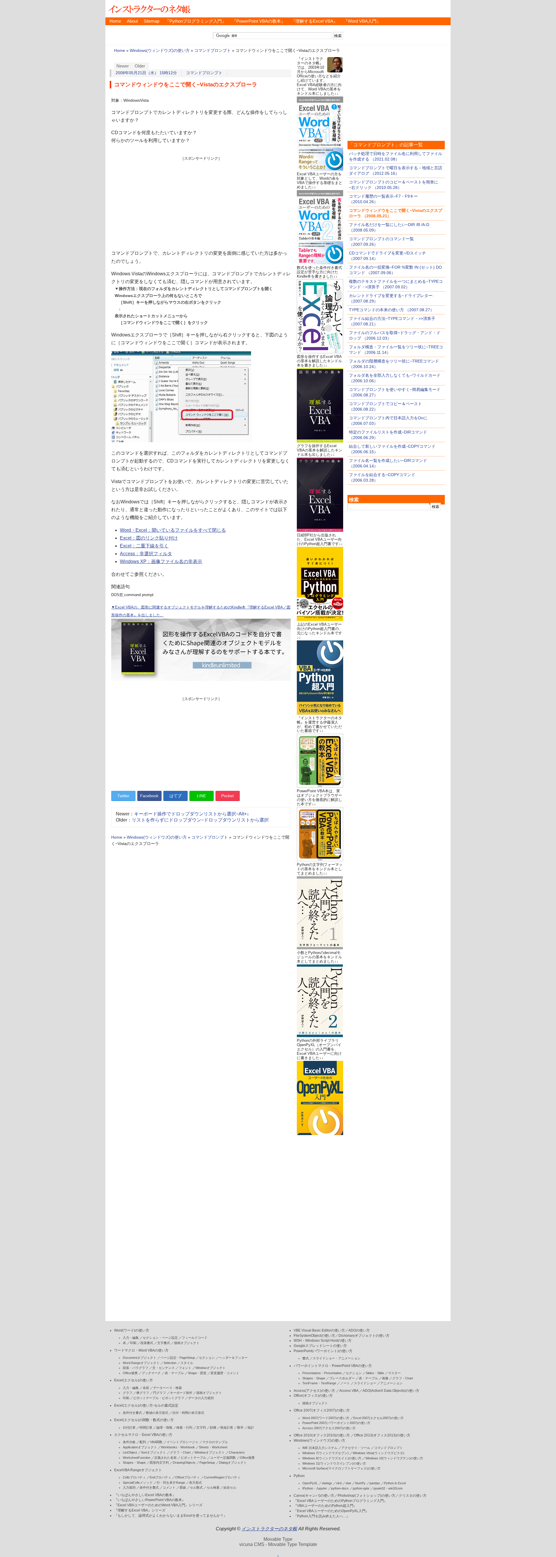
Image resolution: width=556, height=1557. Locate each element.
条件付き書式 (132, 1412)
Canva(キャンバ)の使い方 (314, 1496)
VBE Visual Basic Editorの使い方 (319, 1330)
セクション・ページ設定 (160, 1337)
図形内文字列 (159, 1462)
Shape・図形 (197, 1373)
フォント (185, 1368)
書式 (305, 1358)
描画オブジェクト (187, 1343)
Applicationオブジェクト (140, 1447)
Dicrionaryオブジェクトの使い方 (364, 1336)
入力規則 (129, 1487)
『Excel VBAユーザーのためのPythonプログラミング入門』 (340, 1501)
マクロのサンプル (215, 1442)
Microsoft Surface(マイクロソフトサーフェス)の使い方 (341, 1468)
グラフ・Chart (180, 1452)
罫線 (183, 1487)
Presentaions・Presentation (322, 1373)
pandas (375, 1483)
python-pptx (361, 1488)
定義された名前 (165, 1457)
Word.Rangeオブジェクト (141, 1363)
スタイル (186, 1363)
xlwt (348, 1483)
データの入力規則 (201, 1398)
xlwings (327, 1483)
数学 (240, 1427)
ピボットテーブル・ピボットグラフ (158, 1398)
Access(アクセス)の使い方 (314, 1391)
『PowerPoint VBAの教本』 (258, 21)
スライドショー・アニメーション (337, 1358)
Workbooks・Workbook (178, 1447)
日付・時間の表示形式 (188, 1412)
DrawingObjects (184, 1462)
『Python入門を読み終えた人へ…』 (322, 1516)
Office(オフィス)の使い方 (313, 1396)
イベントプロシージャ (182, 1442)
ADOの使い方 (359, 1330)
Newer (122, 66)
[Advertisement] (201, 201)
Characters (237, 1452)
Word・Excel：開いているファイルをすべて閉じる (173, 530)
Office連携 (130, 1373)
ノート (345, 1383)
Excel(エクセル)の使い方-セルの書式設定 (146, 1405)
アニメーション (391, 1383)
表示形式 (195, 1482)
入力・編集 (131, 1337)
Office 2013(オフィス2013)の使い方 (382, 1435)
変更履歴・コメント (225, 1373)
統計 (251, 1427)
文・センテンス (163, 1368)
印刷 (133, 1343)
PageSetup (207, 1462)
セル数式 (196, 1487)
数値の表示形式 (157, 1412)
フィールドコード (194, 1337)
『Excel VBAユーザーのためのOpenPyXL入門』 (331, 1511)
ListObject (130, 1452)
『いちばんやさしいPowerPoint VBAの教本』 (149, 1500)
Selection (170, 1363)
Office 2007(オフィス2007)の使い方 (322, 1410)
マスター (394, 1373)
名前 (146, 1388)
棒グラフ (142, 1392)
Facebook (149, 795)
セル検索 (213, 1487)
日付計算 (129, 1427)
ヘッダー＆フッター (233, 1357)
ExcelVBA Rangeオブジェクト (138, 1470)
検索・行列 (184, 1427)
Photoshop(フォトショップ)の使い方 (366, 1496)
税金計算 (226, 1427)
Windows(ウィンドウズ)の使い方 (160, 50)
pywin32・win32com (388, 1488)
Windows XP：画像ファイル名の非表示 (161, 561)
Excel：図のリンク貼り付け (149, 538)
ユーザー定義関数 (223, 1457)
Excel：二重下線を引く (144, 545)
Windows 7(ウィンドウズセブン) (325, 1453)
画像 (385, 1378)
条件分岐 (129, 1442)
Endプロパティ (160, 1477)
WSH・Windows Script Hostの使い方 (323, 1341)
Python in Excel (395, 1483)
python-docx (340, 1488)
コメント (169, 1487)
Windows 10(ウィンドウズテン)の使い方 (394, 1458)
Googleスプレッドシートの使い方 (320, 1346)
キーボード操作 (181, 1392)
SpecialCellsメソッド (138, 1482)
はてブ (175, 795)
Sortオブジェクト (153, 1452)
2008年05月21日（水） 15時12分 (146, 73)
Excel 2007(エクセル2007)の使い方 (378, 1418)
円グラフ (159, 1392)
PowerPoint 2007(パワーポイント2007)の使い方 (336, 1423)
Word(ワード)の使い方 (131, 1330)
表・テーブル (174, 1373)
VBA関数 (156, 1442)
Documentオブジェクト (139, 1357)
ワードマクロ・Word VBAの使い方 (141, 1350)
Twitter (123, 795)
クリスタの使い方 (413, 1496)
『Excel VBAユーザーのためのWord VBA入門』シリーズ (158, 1505)
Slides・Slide (375, 1373)
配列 (143, 1442)
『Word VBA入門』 (362, 21)
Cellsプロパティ (134, 1477)
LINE (201, 795)
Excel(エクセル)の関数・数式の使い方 (144, 1420)
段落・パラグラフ (135, 1368)
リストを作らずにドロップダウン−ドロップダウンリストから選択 (200, 819)
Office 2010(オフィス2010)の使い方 (322, 1435)
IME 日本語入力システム (319, 1447)
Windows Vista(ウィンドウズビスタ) (378, 1453)
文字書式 (163, 1343)
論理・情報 (164, 1427)
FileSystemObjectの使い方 (314, 1336)
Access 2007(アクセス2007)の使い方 (329, 1428)
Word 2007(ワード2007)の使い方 (325, 1418)
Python (299, 1476)
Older (140, 66)
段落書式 (146, 1343)
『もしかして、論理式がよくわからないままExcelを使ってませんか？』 (170, 1516)
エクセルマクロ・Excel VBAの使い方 (143, 1435)
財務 (213, 1427)
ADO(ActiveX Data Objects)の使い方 (391, 1391)
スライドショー (365, 1383)
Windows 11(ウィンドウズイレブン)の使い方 (334, 1463)
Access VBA (348, 1391)
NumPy (360, 1483)
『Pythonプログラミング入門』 (195, 21)
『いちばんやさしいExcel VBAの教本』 (145, 1495)
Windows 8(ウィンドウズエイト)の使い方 (331, 1458)
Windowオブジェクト (210, 1368)
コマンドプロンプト (212, 50)
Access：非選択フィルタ (146, 553)
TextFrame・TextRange (319, 1383)
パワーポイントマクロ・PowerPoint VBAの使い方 (333, 1366)
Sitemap (151, 21)
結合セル (230, 1487)
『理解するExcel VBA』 (314, 21)
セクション (207, 1357)
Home (115, 21)
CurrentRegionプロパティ (222, 1477)
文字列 (201, 1427)
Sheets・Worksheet (213, 1447)
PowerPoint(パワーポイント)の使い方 (323, 1351)
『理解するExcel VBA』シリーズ (139, 1510)
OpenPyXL (310, 1483)
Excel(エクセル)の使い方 (133, 1380)
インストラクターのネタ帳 (148, 8)
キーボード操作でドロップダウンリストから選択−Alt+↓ (191, 813)
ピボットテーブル (193, 1457)
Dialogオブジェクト (233, 1462)
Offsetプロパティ (187, 1477)
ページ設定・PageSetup (177, 1357)
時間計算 (146, 1427)
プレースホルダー (342, 1378)
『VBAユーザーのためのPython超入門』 (325, 1506)
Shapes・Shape (134, 1462)
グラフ (127, 1392)
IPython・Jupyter (314, 1488)
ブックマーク (151, 1373)
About (132, 21)
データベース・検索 (167, 1388)
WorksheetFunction (136, 1457)
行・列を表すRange (171, 1482)
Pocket (227, 795)
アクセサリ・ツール (355, 1447)
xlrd (338, 1483)
